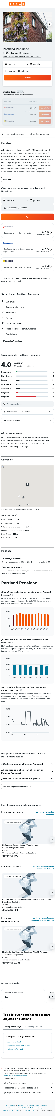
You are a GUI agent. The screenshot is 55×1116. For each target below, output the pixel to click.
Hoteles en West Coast (11, 1110)
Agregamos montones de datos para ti (21, 1087)
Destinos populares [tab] (33, 1026)
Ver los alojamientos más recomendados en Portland (42, 919)
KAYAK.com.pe (10, 1105)
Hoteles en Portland (15, 1049)
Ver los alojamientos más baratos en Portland (43, 867)
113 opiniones (24, 53)
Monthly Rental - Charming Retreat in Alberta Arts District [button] (26, 899)
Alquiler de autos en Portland (18, 1045)
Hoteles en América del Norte (36, 1105)
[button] (4, 4)
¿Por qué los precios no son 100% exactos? (23, 1092)
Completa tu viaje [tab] (13, 1026)
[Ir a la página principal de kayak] (17, 4)
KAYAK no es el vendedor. (15, 1083)
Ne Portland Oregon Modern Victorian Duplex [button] (21, 845)
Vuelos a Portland (14, 1042)
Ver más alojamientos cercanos (45, 813)
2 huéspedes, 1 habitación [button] (17, 71)
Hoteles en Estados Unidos (17, 1108)
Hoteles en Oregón (37, 1108)
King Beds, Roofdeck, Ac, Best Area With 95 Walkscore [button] (25, 952)
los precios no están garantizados (15, 1076)
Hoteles (20, 1105)
